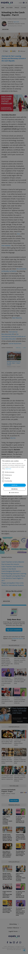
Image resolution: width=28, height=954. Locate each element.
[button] (14, 493)
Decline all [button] (14, 489)
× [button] (24, 460)
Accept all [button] (14, 485)
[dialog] (14, 477)
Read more (8, 468)
